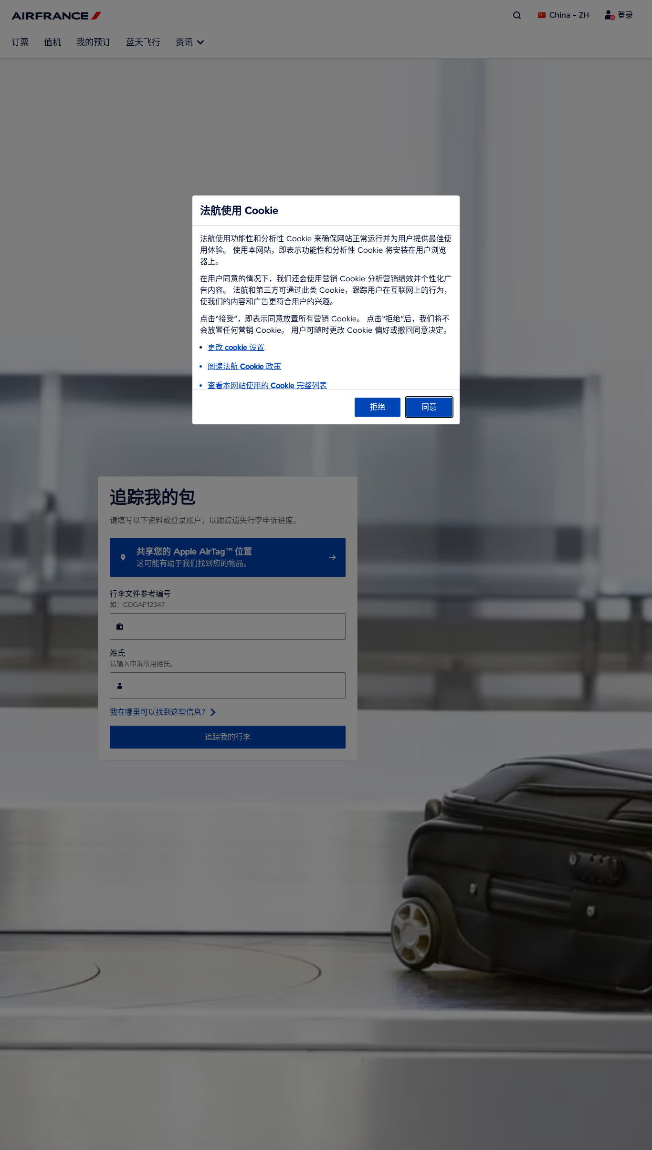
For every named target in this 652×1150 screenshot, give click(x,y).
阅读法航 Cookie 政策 (244, 366)
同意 (429, 406)
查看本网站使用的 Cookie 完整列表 (267, 385)
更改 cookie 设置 (236, 347)
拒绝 (377, 406)
